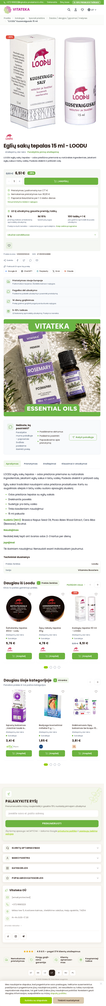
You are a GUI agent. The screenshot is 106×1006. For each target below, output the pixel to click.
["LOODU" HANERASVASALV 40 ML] (52, 608)
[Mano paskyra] (75, 10)
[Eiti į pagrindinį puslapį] (17, 10)
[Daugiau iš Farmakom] (41, 747)
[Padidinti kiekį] (19, 181)
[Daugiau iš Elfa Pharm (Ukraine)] (12, 747)
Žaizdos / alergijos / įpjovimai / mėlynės (68, 18)
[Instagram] (15, 936)
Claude (70, 271)
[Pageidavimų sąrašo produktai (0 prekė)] (82, 10)
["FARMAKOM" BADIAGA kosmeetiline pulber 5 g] (52, 705)
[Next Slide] (97, 585)
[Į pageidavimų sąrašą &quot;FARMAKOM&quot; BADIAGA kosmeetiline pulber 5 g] (63, 691)
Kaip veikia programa (66, 226)
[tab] (46, 667)
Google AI (12, 271)
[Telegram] (23, 936)
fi (59, 973)
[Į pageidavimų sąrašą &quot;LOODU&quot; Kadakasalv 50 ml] (96, 594)
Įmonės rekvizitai (12, 925)
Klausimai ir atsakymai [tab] (74, 463)
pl (73, 973)
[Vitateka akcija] (52, 367)
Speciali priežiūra (37, 18)
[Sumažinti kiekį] (9, 181)
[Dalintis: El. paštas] (36, 260)
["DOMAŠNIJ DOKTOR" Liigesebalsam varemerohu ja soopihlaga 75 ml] (19, 705)
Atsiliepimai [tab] (49, 463)
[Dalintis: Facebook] (17, 260)
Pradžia (7, 18)
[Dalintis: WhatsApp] (30, 260)
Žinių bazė (64, 2)
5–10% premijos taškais (86, 2)
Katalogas (20, 18)
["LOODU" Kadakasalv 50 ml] (85, 608)
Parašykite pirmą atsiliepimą (43, 152)
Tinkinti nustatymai (68, 1000)
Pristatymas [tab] (31, 463)
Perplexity (43, 271)
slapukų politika (58, 993)
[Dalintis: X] (23, 260)
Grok (57, 271)
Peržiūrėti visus (75, 584)
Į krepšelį (21, 656)
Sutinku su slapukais (36, 1000)
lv (45, 973)
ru (66, 973)
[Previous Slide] (90, 585)
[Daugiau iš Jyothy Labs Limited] (74, 747)
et (31, 973)
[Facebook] (8, 936)
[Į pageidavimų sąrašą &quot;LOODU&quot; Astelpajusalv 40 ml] (29, 594)
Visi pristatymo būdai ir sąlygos (22, 202)
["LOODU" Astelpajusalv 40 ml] (19, 608)
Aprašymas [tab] (12, 463)
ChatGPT (28, 271)
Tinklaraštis (52, 2)
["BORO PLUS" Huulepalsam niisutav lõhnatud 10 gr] (85, 705)
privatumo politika (67, 831)
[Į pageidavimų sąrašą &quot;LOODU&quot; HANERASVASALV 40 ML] (63, 594)
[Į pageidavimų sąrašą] (9, 245)
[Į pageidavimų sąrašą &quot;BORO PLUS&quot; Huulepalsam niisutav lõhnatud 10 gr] (96, 691)
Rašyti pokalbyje (85, 437)
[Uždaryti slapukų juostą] (101, 983)
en (38, 973)
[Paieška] (69, 10)
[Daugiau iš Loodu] (9, 137)
